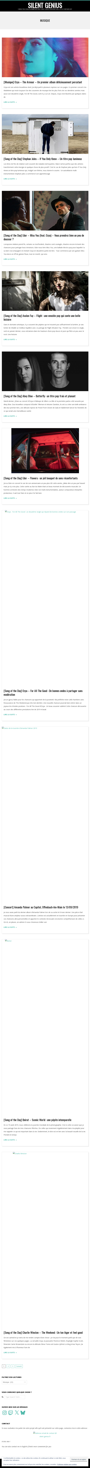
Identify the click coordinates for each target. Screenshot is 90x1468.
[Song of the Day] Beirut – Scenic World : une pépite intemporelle (37, 1120)
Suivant (19, 1366)
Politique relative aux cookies (67, 1464)
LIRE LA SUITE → (10, 102)
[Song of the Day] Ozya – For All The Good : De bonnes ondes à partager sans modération (43, 693)
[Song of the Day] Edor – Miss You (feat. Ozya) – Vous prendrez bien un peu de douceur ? (44, 237)
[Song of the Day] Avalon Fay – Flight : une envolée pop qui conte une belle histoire (42, 317)
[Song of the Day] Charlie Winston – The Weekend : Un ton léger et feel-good (43, 1332)
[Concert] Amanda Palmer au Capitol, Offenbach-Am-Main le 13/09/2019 (41, 907)
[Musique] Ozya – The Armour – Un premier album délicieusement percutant (43, 82)
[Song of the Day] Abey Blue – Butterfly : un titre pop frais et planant (39, 396)
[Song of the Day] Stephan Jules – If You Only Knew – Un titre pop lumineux (43, 159)
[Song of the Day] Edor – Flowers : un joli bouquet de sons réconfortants (41, 478)
